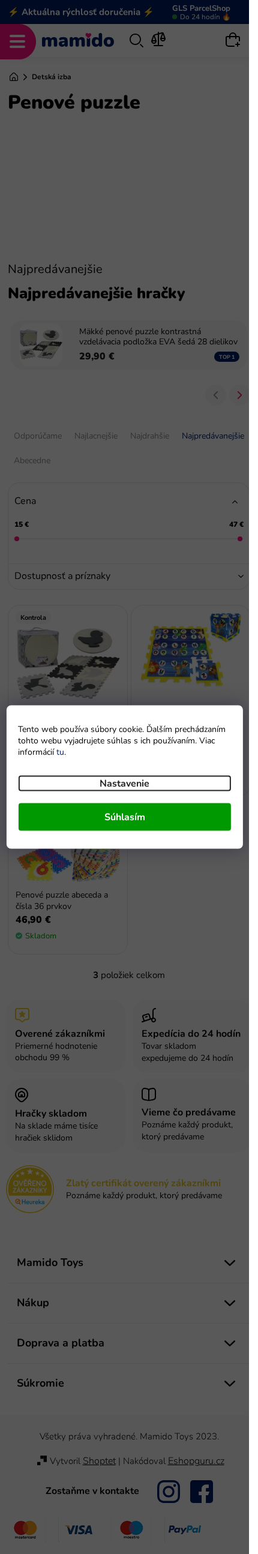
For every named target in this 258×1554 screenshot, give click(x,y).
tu (60, 752)
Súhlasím (124, 817)
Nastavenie (124, 783)
